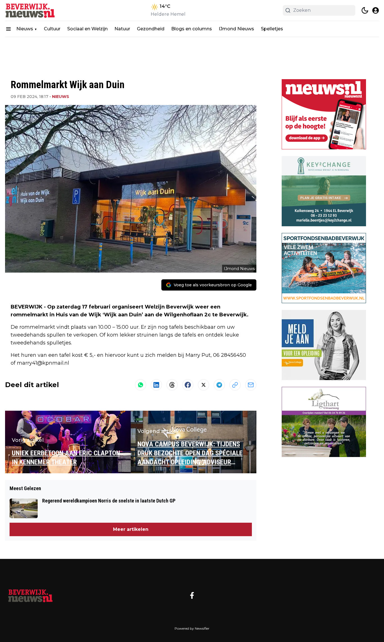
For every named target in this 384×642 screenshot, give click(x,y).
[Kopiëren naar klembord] (235, 384)
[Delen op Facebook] (187, 384)
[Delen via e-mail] (250, 384)
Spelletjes (272, 28)
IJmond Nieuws (236, 28)
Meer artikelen (130, 529)
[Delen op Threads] (172, 384)
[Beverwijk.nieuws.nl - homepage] (30, 10)
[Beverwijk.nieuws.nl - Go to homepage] (30, 595)
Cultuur (52, 28)
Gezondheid (150, 28)
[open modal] (375, 10)
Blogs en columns (191, 28)
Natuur (122, 28)
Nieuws (24, 28)
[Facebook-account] (192, 595)
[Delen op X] (203, 384)
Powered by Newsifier (192, 628)
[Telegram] (219, 384)
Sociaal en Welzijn (87, 28)
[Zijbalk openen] (8, 29)
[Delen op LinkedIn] (156, 384)
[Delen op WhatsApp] (140, 384)
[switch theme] (365, 10)
